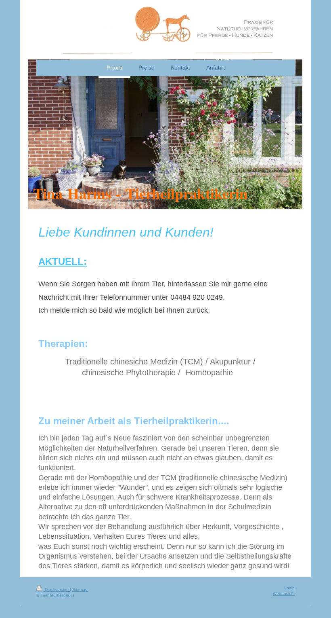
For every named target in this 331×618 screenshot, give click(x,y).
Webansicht (284, 593)
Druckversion (57, 589)
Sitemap (80, 589)
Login (289, 588)
